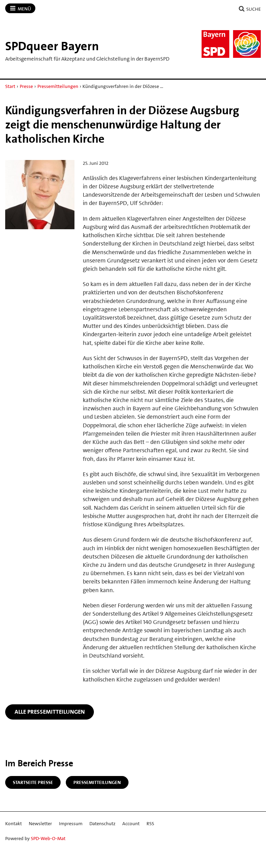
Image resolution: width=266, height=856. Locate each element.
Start (10, 86)
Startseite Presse (33, 782)
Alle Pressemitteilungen (50, 711)
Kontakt (13, 823)
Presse (26, 86)
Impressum (70, 823)
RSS (150, 823)
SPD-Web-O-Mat (48, 838)
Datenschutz (102, 823)
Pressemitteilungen (57, 86)
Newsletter (40, 823)
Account (131, 823)
